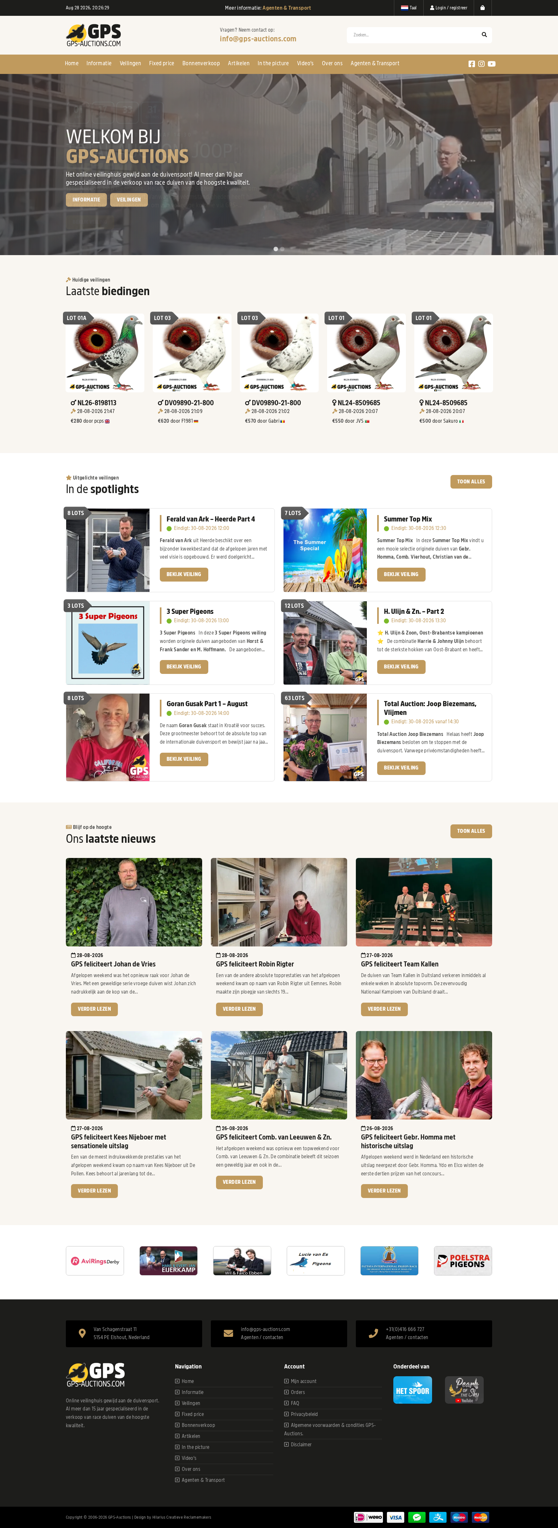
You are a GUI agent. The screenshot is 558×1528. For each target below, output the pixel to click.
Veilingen (130, 63)
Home (72, 63)
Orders (298, 1392)
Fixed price (161, 63)
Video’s (305, 63)
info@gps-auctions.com (258, 39)
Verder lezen (94, 1009)
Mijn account (304, 1381)
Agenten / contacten (262, 1337)
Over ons (332, 63)
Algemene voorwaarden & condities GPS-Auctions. (330, 1429)
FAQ (295, 1403)
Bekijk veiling (90, 222)
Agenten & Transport (375, 63)
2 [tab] (282, 249)
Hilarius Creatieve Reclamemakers (182, 1517)
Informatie (99, 63)
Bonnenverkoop (201, 63)
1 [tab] (276, 249)
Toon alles (471, 481)
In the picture (273, 63)
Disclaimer (301, 1444)
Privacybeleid (304, 1414)
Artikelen (239, 63)
